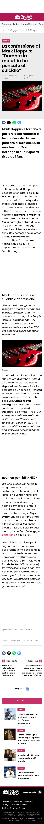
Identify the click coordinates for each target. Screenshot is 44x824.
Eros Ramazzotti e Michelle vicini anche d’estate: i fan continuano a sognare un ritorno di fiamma (32, 670)
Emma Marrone (28, 24)
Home (4, 30)
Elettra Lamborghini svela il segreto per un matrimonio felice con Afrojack (28, 739)
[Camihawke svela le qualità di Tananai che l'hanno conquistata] (10, 717)
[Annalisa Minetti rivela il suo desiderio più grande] (10, 756)
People (10, 30)
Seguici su (20, 688)
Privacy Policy (7, 805)
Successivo (33, 661)
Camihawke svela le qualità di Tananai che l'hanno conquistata (27, 719)
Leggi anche (22, 701)
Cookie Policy (21, 805)
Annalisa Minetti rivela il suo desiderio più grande (28, 758)
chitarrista (8, 535)
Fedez (16, 24)
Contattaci (17, 801)
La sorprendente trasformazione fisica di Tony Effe (28, 775)
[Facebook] (4, 122)
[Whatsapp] (14, 122)
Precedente (11, 661)
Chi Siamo (6, 801)
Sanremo (6, 24)
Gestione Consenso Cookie (13, 808)
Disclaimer (28, 801)
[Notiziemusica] (23, 17)
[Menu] (3, 17)
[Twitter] (9, 122)
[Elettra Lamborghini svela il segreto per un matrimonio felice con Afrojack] (10, 737)
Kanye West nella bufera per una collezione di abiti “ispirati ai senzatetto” (9, 670)
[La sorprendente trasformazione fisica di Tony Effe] (10, 773)
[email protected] (7, 814)
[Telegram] (19, 122)
